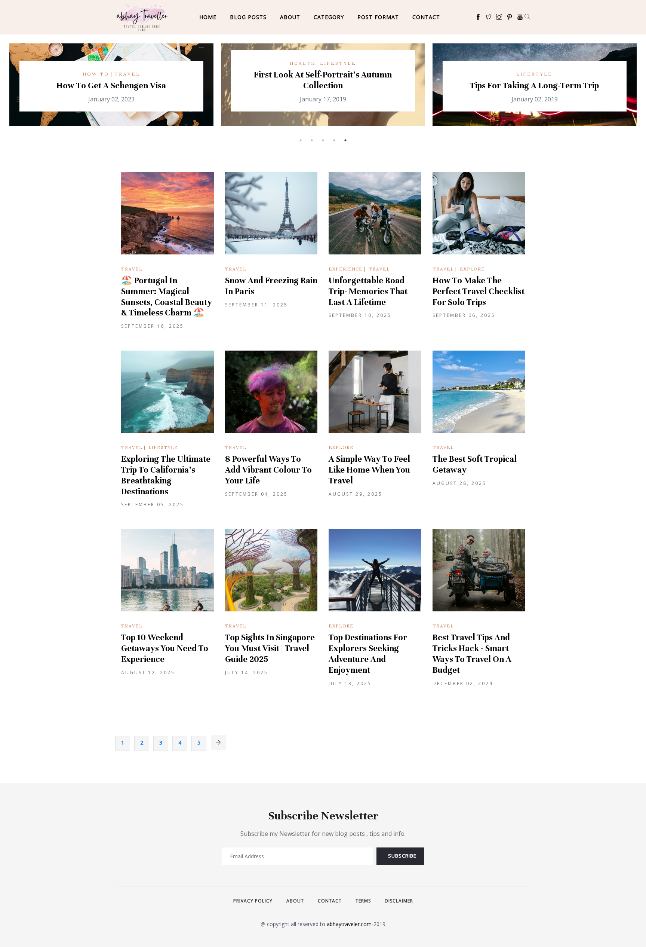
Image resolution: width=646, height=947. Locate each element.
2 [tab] (312, 140)
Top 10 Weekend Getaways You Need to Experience (164, 648)
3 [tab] (323, 140)
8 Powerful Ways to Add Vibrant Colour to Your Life (268, 470)
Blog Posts (248, 17)
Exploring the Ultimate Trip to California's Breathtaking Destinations (165, 475)
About (290, 17)
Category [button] (329, 17)
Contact (426, 17)
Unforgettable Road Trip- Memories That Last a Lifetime (368, 291)
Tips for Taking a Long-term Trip (534, 85)
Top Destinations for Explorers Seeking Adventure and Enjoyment (368, 653)
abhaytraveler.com (349, 924)
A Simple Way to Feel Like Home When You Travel (369, 470)
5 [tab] (345, 140)
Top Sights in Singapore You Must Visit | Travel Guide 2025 (270, 648)
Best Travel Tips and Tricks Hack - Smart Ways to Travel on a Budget (472, 653)
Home (207, 17)
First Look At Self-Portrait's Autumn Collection (323, 80)
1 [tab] (300, 140)
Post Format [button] (378, 17)
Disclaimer (399, 901)
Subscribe (402, 855)
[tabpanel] (535, 89)
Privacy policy (253, 901)
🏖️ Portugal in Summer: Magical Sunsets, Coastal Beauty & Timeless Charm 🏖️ (166, 296)
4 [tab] (334, 140)
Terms (363, 901)
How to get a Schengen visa (111, 85)
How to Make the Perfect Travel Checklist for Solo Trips (479, 291)
